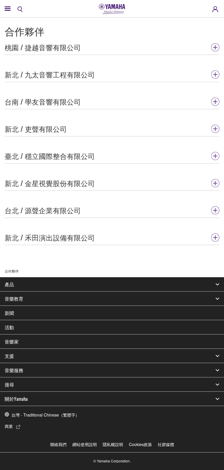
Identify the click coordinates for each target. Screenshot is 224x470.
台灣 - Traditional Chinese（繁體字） (45, 415)
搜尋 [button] (9, 384)
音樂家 (12, 341)
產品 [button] (9, 284)
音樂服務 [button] (14, 370)
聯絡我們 (58, 444)
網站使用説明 (84, 444)
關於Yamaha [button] (16, 398)
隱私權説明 (113, 444)
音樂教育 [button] (14, 298)
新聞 (9, 312)
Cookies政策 (140, 444)
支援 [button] (9, 355)
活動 (9, 327)
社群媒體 (166, 444)
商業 (9, 426)
